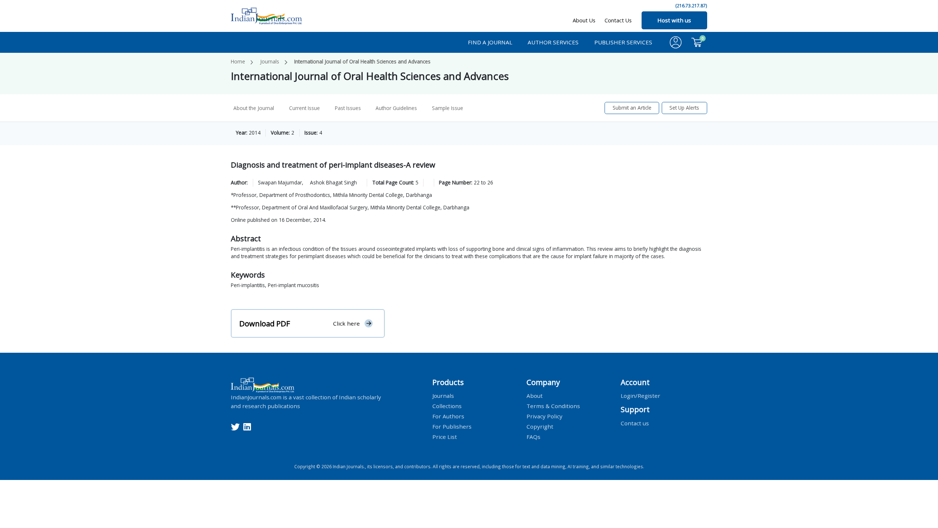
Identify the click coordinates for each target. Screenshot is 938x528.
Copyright (540, 426)
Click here (346, 323)
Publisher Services (623, 42)
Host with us (674, 20)
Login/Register (640, 395)
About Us (584, 20)
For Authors (448, 416)
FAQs (533, 436)
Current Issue (304, 107)
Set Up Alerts (684, 107)
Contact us (635, 422)
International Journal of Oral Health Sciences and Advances (362, 61)
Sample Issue (447, 107)
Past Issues (348, 107)
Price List (444, 436)
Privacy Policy (544, 416)
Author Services (553, 42)
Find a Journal (490, 42)
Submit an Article (632, 107)
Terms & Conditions (553, 406)
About (535, 395)
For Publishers (452, 426)
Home (238, 61)
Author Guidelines (396, 107)
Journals (269, 61)
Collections (447, 406)
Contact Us (618, 20)
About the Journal (253, 107)
